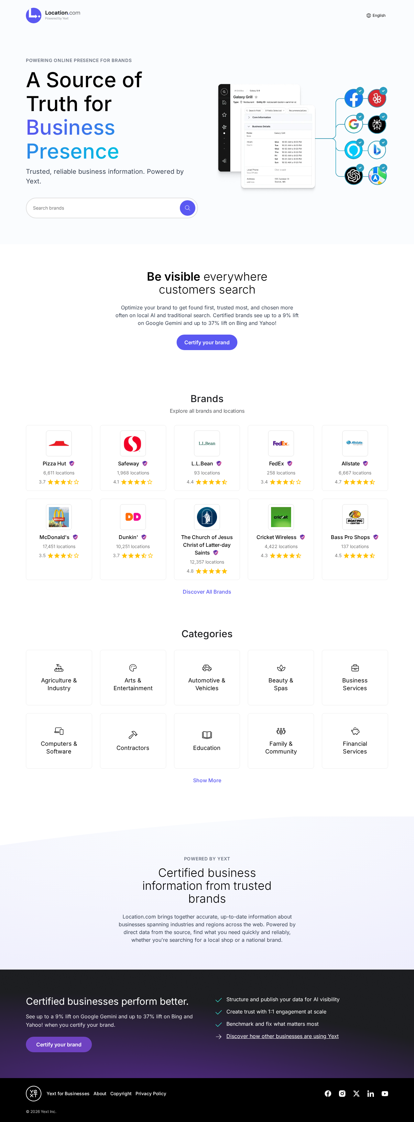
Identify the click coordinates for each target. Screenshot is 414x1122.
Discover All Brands (207, 591)
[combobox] (112, 208)
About (99, 1093)
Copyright (121, 1093)
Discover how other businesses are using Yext (282, 1036)
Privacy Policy (151, 1093)
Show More (207, 780)
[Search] (187, 208)
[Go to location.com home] (53, 15)
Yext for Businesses (68, 1093)
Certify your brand (207, 342)
